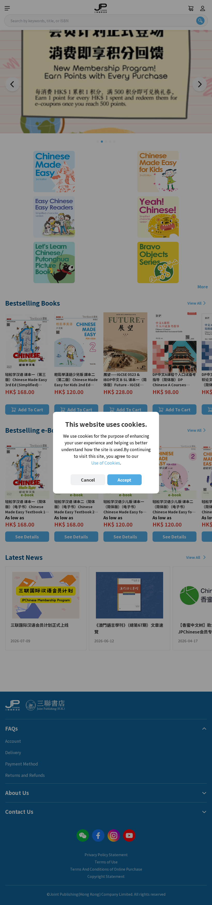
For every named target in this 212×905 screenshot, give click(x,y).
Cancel (88, 480)
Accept (124, 480)
